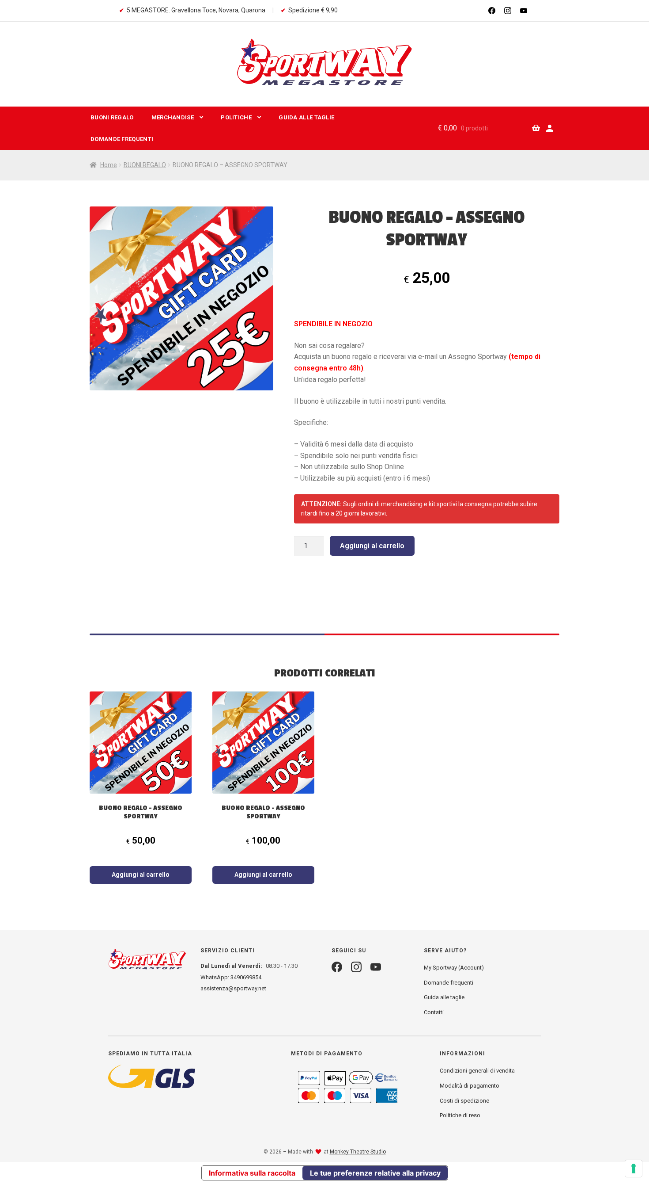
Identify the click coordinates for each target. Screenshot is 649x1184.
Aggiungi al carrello (372, 546)
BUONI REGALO (112, 117)
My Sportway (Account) (454, 967)
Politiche (236, 117)
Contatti (434, 1012)
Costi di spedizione (464, 1100)
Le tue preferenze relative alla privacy (375, 1173)
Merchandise (172, 117)
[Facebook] (492, 10)
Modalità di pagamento (469, 1085)
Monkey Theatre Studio (358, 1152)
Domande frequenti (122, 139)
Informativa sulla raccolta (252, 1173)
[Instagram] (508, 10)
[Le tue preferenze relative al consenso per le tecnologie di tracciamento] (633, 1168)
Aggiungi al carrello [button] (141, 874)
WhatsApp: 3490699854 (230, 977)
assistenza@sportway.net (233, 988)
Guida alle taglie (444, 997)
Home (108, 164)
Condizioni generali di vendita (477, 1070)
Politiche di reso (460, 1115)
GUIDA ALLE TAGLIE (306, 117)
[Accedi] (549, 128)
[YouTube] (523, 10)
